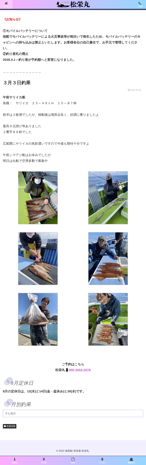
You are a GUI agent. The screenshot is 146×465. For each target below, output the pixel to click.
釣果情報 (11, 426)
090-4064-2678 (80, 370)
